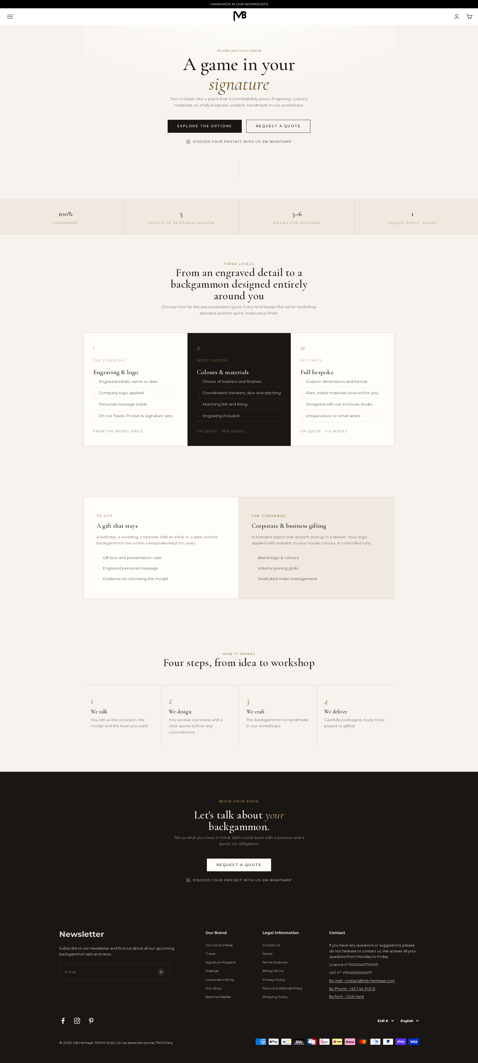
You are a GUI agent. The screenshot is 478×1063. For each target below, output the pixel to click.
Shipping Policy (275, 997)
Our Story (214, 988)
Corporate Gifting (220, 980)
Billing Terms (273, 971)
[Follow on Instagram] (77, 1021)
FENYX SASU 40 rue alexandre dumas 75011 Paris (134, 1043)
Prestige (212, 971)
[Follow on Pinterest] (91, 1021)
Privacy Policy (274, 980)
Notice (267, 954)
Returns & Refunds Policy (283, 988)
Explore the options (204, 126)
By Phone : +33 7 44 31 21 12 (352, 988)
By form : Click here (346, 996)
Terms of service (275, 962)
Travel (210, 954)
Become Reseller (218, 997)
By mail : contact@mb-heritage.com (362, 980)
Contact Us (271, 945)
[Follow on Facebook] (63, 1021)
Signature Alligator (221, 962)
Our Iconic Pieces (219, 945)
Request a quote (278, 126)
